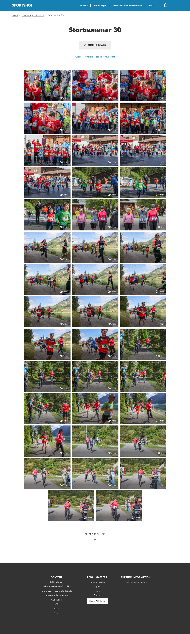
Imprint (97, 587)
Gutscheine (56, 600)
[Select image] (27, 97)
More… (151, 6)
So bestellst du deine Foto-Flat (127, 6)
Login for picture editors (136, 582)
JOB (56, 604)
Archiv (56, 613)
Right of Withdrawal (97, 601)
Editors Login (100, 6)
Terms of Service (97, 582)
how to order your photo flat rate (56, 591)
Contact (97, 595)
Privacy (97, 591)
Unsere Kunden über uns (56, 595)
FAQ (56, 609)
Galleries (83, 6)
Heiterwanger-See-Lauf (33, 16)
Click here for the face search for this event (95, 57)
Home (15, 16)
